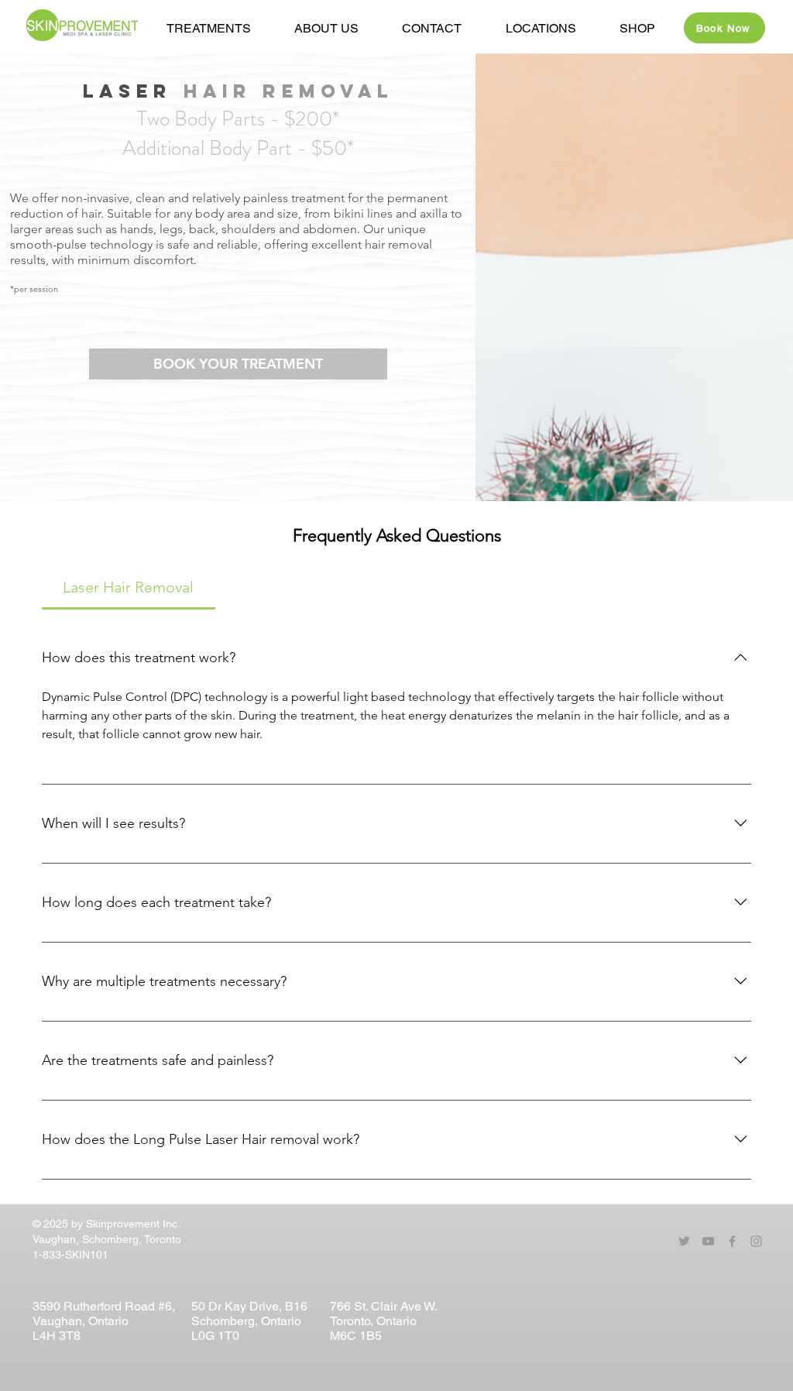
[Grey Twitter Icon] (684, 1241)
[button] (326, 28)
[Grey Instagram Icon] (756, 1241)
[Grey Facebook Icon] (732, 1241)
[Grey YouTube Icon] (708, 1241)
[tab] (128, 587)
